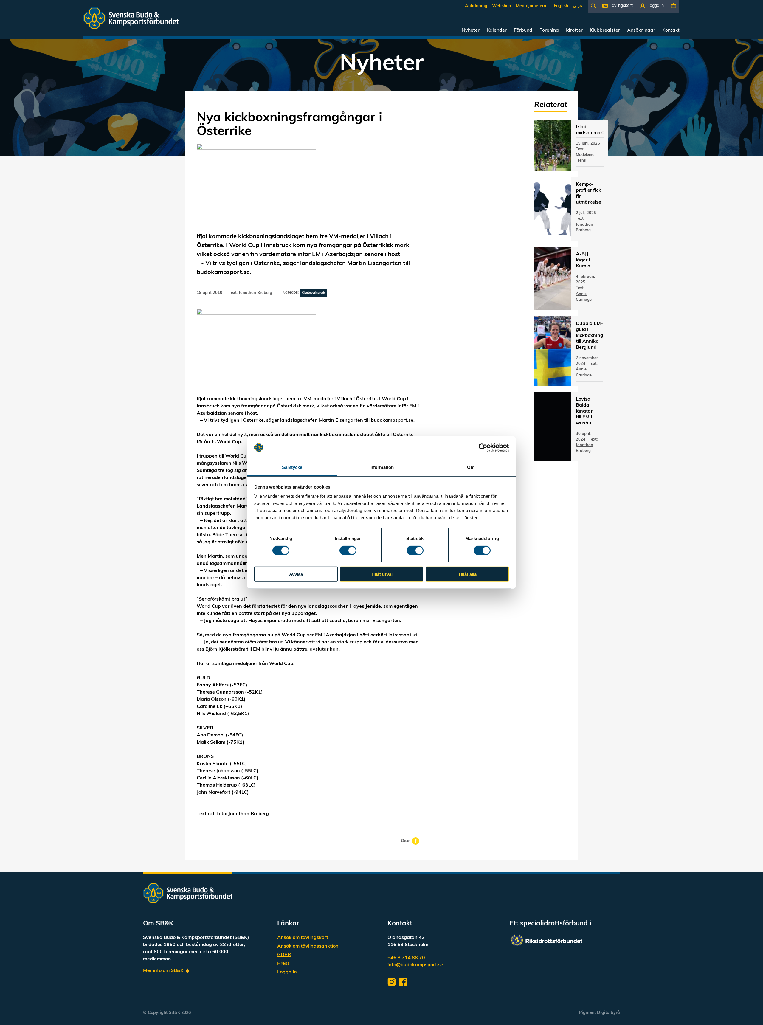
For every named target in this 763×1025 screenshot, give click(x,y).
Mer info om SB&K (163, 970)
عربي (577, 6)
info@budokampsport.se (415, 965)
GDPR (284, 955)
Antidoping (476, 6)
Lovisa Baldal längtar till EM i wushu (584, 411)
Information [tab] (381, 467)
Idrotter (574, 30)
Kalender (497, 30)
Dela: (405, 841)
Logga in (287, 972)
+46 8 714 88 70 (406, 958)
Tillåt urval (382, 574)
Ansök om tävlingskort (302, 937)
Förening (549, 30)
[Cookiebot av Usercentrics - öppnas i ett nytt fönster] (483, 447)
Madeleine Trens (585, 157)
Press (283, 963)
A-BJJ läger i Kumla (583, 260)
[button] (618, 6)
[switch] (347, 550)
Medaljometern (531, 6)
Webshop (501, 6)
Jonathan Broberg (255, 293)
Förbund (523, 30)
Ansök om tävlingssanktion (308, 946)
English (561, 6)
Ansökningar (641, 30)
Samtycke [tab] (292, 467)
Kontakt (671, 30)
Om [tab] (470, 467)
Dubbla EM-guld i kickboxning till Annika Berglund (589, 335)
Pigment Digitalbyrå (599, 1013)
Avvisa (296, 574)
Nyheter (471, 30)
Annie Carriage (584, 297)
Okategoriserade (313, 292)
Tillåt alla (467, 574)
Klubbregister (605, 30)
